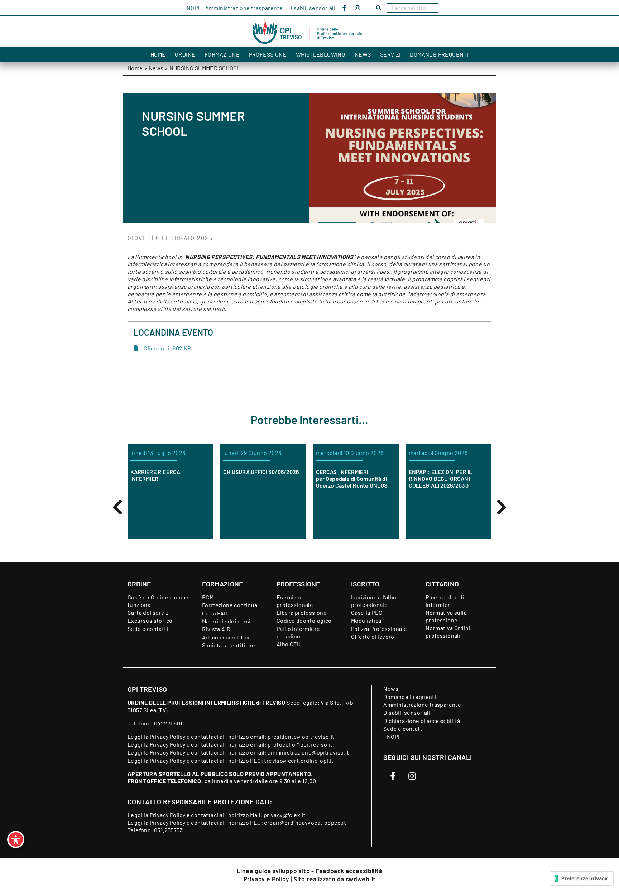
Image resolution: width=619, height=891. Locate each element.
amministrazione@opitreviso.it (308, 752)
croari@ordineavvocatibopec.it (305, 822)
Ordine (185, 54)
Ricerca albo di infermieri (445, 601)
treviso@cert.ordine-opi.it (299, 760)
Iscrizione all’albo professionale (374, 601)
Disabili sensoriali (311, 7)
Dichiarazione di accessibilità (421, 720)
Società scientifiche (228, 645)
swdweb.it (361, 879)
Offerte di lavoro (372, 636)
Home (158, 54)
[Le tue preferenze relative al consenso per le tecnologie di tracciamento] (581, 878)
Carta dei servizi (149, 612)
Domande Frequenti (439, 54)
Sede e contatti (148, 628)
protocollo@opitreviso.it (300, 744)
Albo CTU (289, 644)
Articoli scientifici (225, 637)
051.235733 (168, 830)
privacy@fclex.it (285, 814)
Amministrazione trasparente (244, 7)
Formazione (222, 54)
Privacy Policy (168, 736)
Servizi (390, 54)
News (363, 54)
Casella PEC (366, 612)
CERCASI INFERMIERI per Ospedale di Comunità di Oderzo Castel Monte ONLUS (288, 478)
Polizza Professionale (379, 628)
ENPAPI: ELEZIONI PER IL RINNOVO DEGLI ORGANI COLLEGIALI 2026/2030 (377, 478)
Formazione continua (230, 605)
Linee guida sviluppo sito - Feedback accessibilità (309, 871)
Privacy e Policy (267, 879)
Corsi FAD (215, 613)
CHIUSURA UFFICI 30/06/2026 (197, 471)
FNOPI (191, 7)
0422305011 (169, 723)
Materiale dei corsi (226, 621)
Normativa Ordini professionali (448, 631)
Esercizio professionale (295, 601)
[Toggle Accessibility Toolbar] (15, 839)
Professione (268, 54)
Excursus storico (150, 620)
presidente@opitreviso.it (301, 736)
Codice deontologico (304, 620)
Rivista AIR (216, 629)
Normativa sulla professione (446, 616)
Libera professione (302, 612)
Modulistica (366, 620)
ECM (207, 597)
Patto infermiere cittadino (298, 632)
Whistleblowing (321, 54)
